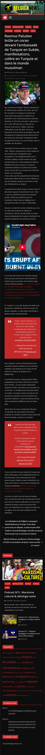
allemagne (31, 652)
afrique (5, 653)
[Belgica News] (22, 2)
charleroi (18, 663)
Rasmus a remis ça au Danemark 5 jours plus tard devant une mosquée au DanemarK (21, 488)
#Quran (23, 449)
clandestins (27, 662)
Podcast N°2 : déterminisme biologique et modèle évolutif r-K (29, 619)
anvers (13, 657)
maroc (17, 682)
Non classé (8, 31)
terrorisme (29, 691)
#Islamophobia (30, 447)
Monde (36, 27)
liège (12, 681)
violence (11, 695)
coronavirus (11, 668)
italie (37, 677)
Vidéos (33, 31)
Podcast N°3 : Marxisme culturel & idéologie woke (20, 594)
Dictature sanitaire (18, 673)
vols (28, 695)
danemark (14, 76)
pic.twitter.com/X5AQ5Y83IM (25, 340)
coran (8, 76)
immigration (23, 676)
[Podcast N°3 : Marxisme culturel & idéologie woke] (22, 569)
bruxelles (9, 662)
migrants (32, 681)
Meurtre (23, 682)
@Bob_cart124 (31, 449)
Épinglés (28, 27)
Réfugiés (14, 690)
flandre (33, 673)
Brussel (35, 657)
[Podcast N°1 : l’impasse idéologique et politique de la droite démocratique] (9, 635)
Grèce (12, 677)
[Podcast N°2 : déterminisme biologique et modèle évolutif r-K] (9, 621)
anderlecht (6, 657)
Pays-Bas (14, 687)
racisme (6, 690)
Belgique (27, 657)
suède (18, 78)
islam (20, 76)
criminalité (7, 672)
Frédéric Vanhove (21, 601)
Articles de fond (18, 27)
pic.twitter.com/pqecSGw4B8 (25, 452)
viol (3, 695)
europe (27, 672)
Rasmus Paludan (10, 78)
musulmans (33, 76)
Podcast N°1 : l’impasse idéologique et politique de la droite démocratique (29, 633)
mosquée (26, 76)
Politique (18, 31)
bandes (19, 657)
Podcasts (36, 583)
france (6, 676)
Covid (31, 668)
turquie (23, 78)
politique (27, 687)
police (21, 686)
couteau (24, 668)
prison (33, 687)
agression (11, 653)
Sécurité (25, 31)
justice (6, 681)
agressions (21, 652)
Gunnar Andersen (21, 72)
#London (17, 449)
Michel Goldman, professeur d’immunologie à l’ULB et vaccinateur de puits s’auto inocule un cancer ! (21, 542)
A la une (7, 27)
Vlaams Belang (21, 695)
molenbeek (7, 686)
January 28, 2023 (25, 463)
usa (40, 690)
